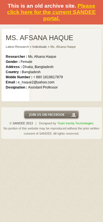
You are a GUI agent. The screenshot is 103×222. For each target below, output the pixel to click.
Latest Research (17, 46)
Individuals (39, 46)
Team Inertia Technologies (75, 123)
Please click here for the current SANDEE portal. (51, 12)
